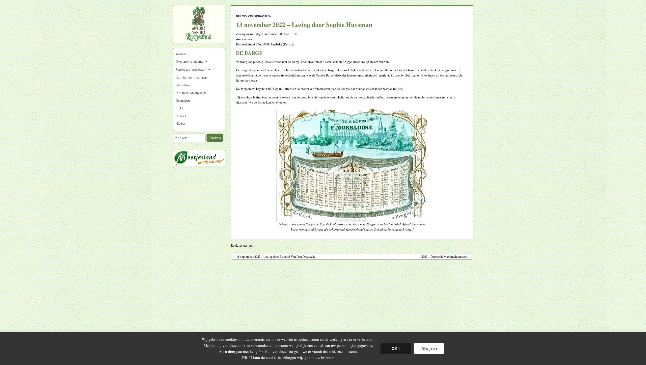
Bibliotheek (183, 85)
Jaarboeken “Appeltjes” (191, 69)
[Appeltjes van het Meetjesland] (199, 26)
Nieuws (180, 123)
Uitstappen (183, 100)
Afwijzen (429, 348)
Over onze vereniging (189, 61)
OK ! (396, 348)
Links (179, 108)
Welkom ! (182, 53)
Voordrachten (259, 16)
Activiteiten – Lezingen (191, 77)
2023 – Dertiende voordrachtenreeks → (446, 256)
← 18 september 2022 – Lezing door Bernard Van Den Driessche (273, 256)
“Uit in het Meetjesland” (192, 92)
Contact (181, 116)
